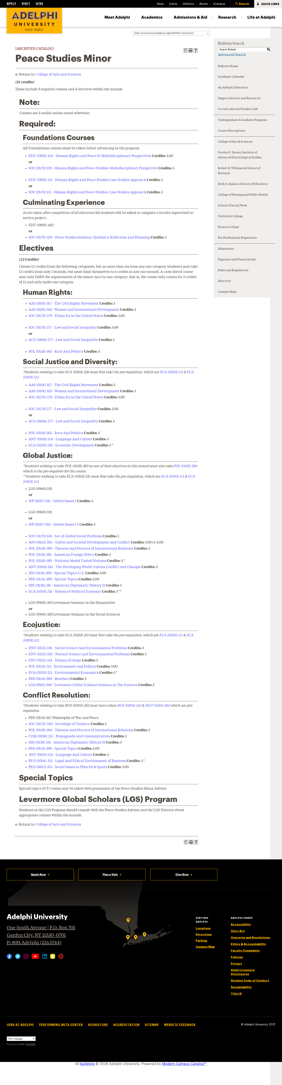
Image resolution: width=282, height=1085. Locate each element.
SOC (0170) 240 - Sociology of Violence (59, 724)
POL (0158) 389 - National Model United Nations (67, 561)
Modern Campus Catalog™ (184, 1064)
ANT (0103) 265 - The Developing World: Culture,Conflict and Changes (85, 567)
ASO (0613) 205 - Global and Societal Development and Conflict (79, 542)
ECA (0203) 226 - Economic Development (61, 445)
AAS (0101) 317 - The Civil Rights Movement (63, 303)
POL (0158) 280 (185, 466)
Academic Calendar (231, 77)
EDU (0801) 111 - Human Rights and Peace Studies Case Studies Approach (87, 180)
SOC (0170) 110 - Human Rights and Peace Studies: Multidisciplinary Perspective (93, 168)
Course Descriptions (231, 131)
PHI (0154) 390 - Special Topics (53, 579)
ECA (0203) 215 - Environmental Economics (63, 673)
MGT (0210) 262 (157, 705)
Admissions (226, 249)
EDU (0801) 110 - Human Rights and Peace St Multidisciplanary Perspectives (90, 156)
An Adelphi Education (233, 87)
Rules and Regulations (233, 270)
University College (230, 216)
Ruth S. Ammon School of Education (242, 184)
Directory (224, 281)
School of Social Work (232, 205)
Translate (30, 1044)
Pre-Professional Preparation (237, 238)
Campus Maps (227, 292)
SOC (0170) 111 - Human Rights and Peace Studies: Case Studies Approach (87, 192)
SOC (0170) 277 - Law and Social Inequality (63, 327)
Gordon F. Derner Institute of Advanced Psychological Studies (240, 155)
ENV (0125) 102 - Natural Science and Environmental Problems (79, 654)
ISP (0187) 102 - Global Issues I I (54, 524)
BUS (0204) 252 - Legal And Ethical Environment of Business (77, 761)
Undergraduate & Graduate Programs (242, 120)
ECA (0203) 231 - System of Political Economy (65, 591)
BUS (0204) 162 (129, 705)
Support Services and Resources (239, 98)
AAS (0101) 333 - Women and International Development (74, 310)
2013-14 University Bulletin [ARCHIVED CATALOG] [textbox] (164, 33)
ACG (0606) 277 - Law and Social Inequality (63, 340)
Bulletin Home (228, 66)
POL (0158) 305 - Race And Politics (56, 351)
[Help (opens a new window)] (196, 50)
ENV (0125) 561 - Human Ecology (55, 660)
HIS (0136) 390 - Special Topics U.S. (56, 573)
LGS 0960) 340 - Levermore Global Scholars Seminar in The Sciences (83, 685)
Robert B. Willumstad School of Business (239, 171)
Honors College (228, 227)
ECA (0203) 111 (171, 372)
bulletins (87, 1064)
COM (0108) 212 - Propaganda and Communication (69, 736)
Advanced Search (232, 55)
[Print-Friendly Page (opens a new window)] (191, 50)
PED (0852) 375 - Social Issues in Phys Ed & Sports (68, 767)
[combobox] (171, 33)
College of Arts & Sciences (235, 141)
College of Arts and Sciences (58, 74)
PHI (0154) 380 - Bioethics (49, 679)
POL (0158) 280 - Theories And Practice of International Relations (81, 548)
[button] (242, 4)
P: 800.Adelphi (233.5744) (34, 942)
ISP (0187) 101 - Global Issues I (52, 501)
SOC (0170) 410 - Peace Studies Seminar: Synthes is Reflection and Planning (89, 237)
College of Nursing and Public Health (243, 195)
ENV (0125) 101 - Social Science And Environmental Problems (78, 648)
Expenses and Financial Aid (237, 259)
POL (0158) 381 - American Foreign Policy (61, 555)
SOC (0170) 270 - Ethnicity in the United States (66, 316)
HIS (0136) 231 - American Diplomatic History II (67, 585)
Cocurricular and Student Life (238, 109)
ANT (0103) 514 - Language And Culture (60, 439)
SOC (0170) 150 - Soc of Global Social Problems (65, 536)
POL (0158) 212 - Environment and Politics (62, 666)
